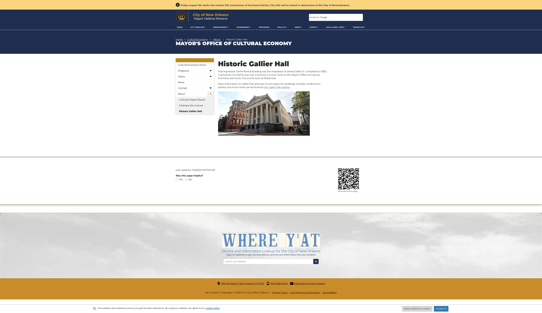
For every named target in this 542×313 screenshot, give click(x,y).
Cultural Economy (197, 39)
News (298, 27)
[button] (210, 71)
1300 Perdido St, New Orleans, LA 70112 (242, 283)
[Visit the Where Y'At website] (271, 242)
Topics (181, 76)
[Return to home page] (202, 16)
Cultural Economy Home (192, 65)
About (216, 39)
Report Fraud (280, 292)
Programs (264, 27)
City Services (197, 27)
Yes (181, 179)
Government (243, 27)
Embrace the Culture (191, 105)
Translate (358, 27)
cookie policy (213, 308)
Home (180, 27)
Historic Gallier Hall (190, 111)
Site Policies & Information (305, 292)
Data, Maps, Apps (335, 27)
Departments (220, 27)
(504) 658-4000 (279, 283)
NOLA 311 (281, 27)
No (190, 179)
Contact (182, 88)
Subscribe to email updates (309, 283)
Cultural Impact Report (192, 99)
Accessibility (330, 292)
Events (313, 27)
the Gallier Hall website (277, 87)
